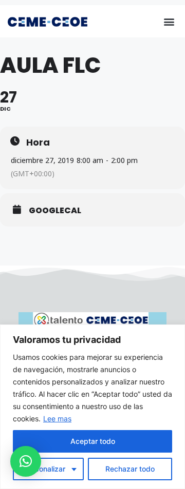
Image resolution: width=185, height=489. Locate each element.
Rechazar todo (130, 468)
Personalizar (44, 468)
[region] (92, 406)
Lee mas (57, 418)
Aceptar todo (92, 441)
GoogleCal (55, 210)
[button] (168, 21)
